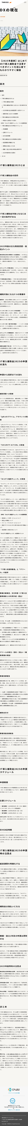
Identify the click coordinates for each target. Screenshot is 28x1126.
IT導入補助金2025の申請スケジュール (12, 126)
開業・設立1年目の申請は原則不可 (12, 149)
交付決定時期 (6, 136)
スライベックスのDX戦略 (14, 1093)
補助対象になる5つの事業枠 (10, 114)
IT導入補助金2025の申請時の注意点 (11, 139)
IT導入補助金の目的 (8, 102)
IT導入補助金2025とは (8, 98)
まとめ (3, 156)
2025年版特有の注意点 (9, 153)
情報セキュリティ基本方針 (14, 1109)
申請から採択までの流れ (9, 120)
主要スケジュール (7, 132)
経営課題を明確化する (9, 142)
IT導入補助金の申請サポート (14, 1054)
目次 (3, 95)
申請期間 (5, 129)
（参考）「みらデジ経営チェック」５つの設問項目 (13, 123)
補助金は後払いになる (9, 146)
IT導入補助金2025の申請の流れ (10, 117)
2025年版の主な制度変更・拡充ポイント (14, 110)
